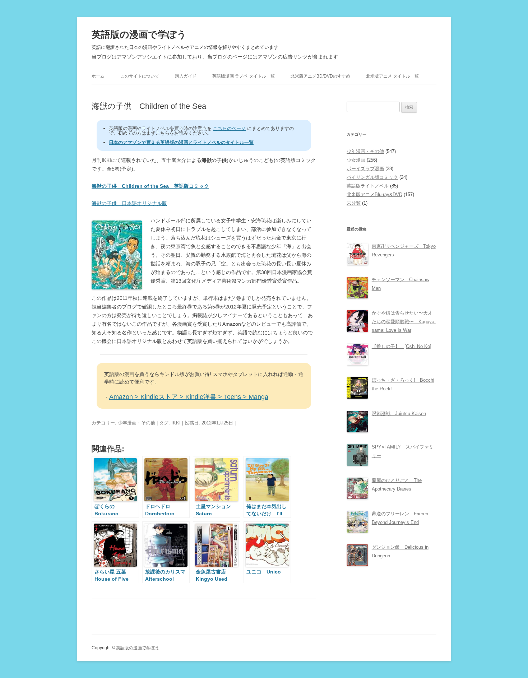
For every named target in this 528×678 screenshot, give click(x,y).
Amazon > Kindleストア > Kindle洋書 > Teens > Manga (188, 396)
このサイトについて (139, 76)
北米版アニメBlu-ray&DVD (374, 194)
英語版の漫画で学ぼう (139, 34)
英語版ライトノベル (368, 186)
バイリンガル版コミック (372, 177)
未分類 (354, 203)
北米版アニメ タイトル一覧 (392, 76)
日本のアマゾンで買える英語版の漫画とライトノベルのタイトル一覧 (181, 142)
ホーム (98, 76)
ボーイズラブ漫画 (365, 168)
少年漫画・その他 (136, 423)
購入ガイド (185, 76)
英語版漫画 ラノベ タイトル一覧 (243, 76)
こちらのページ (229, 128)
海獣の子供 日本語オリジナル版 (129, 203)
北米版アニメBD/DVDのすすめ (320, 76)
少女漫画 (356, 160)
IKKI (176, 423)
